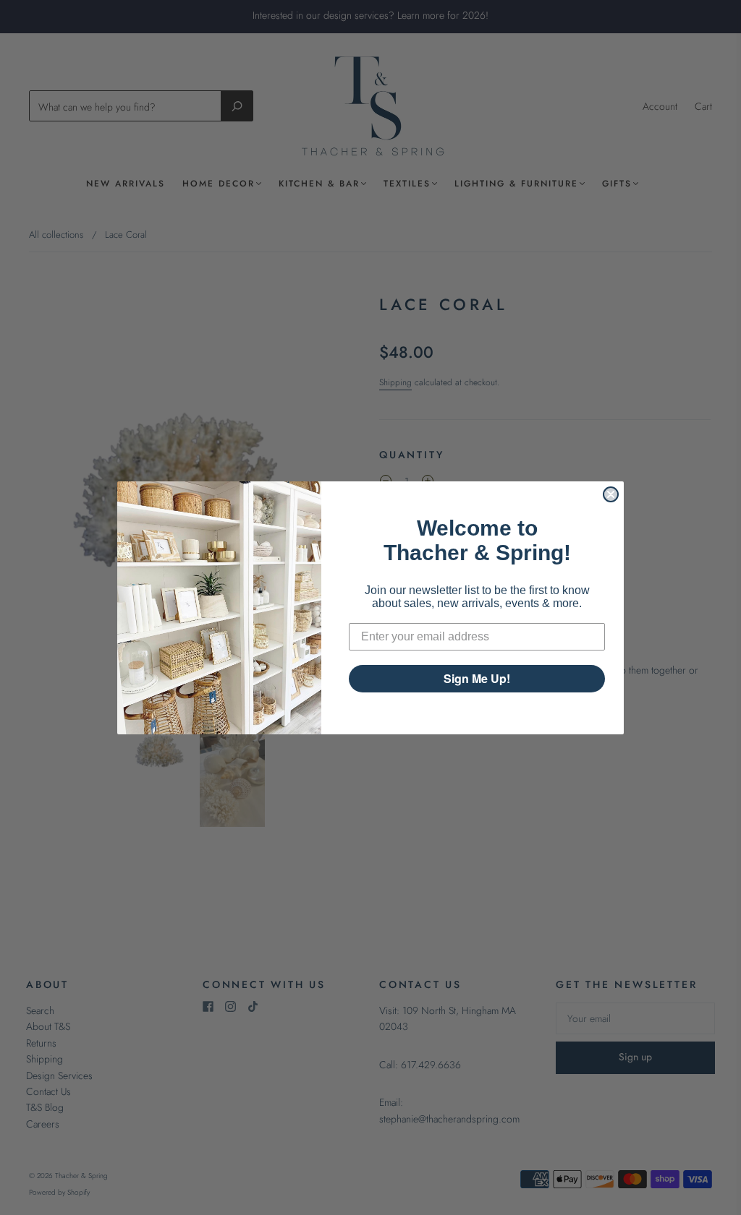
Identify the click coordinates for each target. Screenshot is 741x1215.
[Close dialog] (611, 494)
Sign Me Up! (477, 678)
